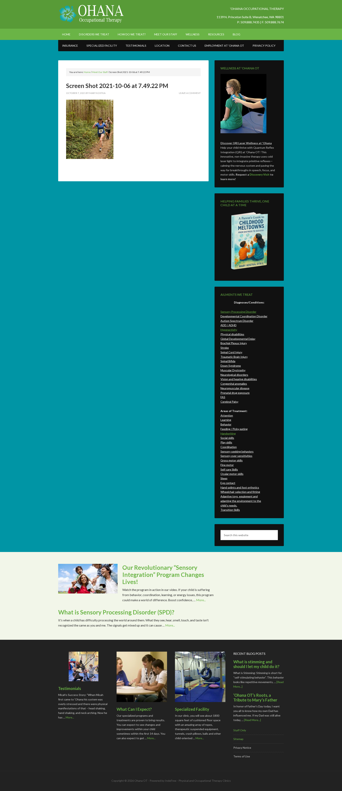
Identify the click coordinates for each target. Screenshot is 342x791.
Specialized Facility (192, 709)
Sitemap (238, 739)
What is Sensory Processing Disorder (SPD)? (116, 612)
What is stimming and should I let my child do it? (256, 664)
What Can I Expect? (134, 709)
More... (201, 600)
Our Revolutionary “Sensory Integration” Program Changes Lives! (163, 574)
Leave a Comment (190, 93)
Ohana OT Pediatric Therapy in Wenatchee (91, 14)
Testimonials (69, 688)
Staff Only (239, 730)
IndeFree (170, 780)
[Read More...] (252, 720)
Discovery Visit (260, 174)
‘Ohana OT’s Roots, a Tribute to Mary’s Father (255, 697)
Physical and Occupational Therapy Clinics (205, 780)
